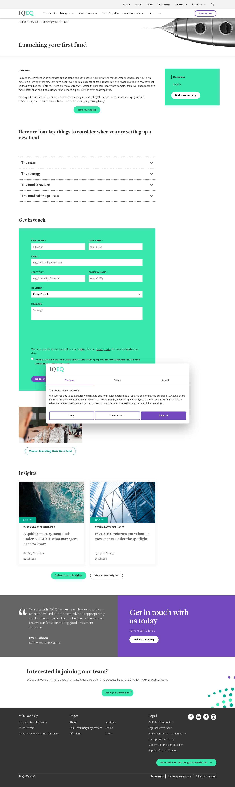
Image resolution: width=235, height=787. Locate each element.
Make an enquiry (185, 95)
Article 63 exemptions (179, 776)
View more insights (106, 575)
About (138, 4)
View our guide (87, 109)
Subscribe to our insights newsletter (184, 762)
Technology (164, 4)
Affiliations (75, 733)
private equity (128, 97)
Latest (150, 4)
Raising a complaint (205, 776)
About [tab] (165, 380)
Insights (177, 84)
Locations (110, 722)
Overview (179, 77)
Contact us (205, 13)
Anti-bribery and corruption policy (167, 733)
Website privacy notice (160, 722)
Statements (157, 776)
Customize (116, 415)
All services (155, 13)
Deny (71, 415)
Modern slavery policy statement (166, 744)
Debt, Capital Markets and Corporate (122, 13)
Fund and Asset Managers (57, 13)
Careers (179, 4)
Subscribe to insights (68, 575)
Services (33, 22)
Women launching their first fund (50, 451)
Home (22, 22)
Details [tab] (117, 380)
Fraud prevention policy (161, 739)
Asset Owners (86, 13)
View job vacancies (118, 692)
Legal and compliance (160, 728)
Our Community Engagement (86, 728)
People (126, 4)
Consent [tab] (69, 380)
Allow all (163, 415)
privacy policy (103, 349)
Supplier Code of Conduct (163, 750)
